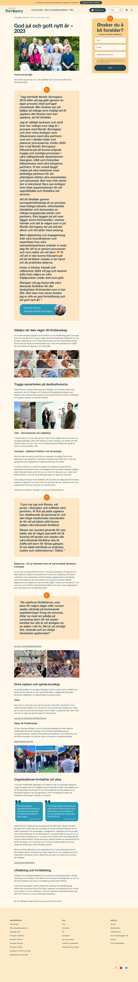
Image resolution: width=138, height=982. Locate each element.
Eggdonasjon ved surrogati (19, 955)
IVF (63, 932)
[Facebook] (126, 968)
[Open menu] (131, 10)
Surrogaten (66, 936)
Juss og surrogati (68, 939)
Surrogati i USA (15, 932)
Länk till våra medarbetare (24, 863)
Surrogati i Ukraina (16, 947)
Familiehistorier (115, 932)
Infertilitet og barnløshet (70, 943)
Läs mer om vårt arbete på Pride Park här (30, 718)
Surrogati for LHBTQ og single (20, 951)
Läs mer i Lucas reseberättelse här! (27, 646)
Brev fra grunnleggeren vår (119, 936)
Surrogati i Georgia (16, 943)
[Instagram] (116, 968)
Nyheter (113, 939)
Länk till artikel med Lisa (23, 741)
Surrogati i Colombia (17, 936)
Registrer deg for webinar (91, 2)
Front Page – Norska (21, 17)
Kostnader (65, 928)
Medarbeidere (115, 928)
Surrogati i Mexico (16, 939)
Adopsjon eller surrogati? (70, 947)
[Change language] (127, 10)
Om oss (113, 924)
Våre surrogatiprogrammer (56, 10)
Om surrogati (37, 10)
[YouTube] (121, 968)
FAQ (71, 10)
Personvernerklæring (117, 943)
